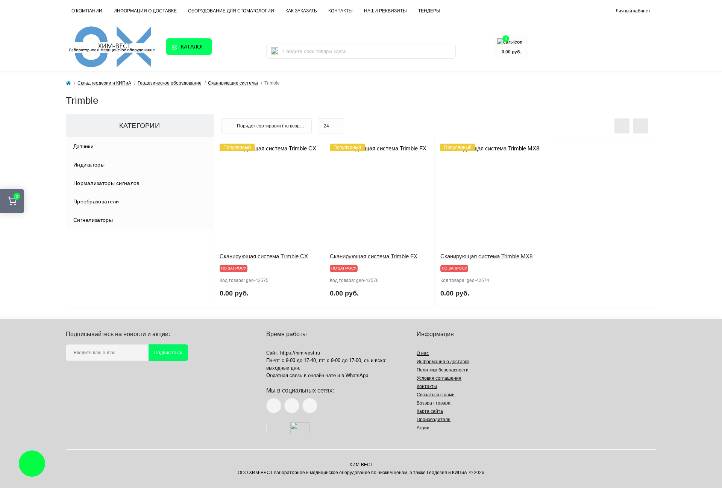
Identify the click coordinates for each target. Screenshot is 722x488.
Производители (433, 419)
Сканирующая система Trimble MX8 (486, 256)
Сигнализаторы (93, 220)
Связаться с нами (436, 394)
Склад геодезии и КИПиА (104, 83)
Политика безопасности (443, 370)
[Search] (274, 51)
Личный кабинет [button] (633, 11)
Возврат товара (433, 403)
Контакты (427, 386)
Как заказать (301, 11)
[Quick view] (313, 149)
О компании (86, 11)
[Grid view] (640, 125)
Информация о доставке (145, 11)
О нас (423, 353)
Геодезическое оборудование (170, 83)
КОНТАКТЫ (340, 11)
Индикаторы (89, 165)
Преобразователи (96, 202)
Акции (423, 427)
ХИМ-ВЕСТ (361, 464)
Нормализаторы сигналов (106, 183)
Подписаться (168, 352)
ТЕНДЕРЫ (429, 11)
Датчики (83, 146)
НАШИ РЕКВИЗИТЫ (385, 11)
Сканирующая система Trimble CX (264, 256)
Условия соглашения (439, 378)
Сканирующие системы (233, 83)
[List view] (621, 125)
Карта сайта (430, 411)
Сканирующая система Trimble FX (373, 256)
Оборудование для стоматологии (231, 11)
